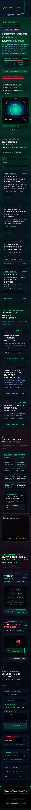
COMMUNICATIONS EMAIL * (10, 698)
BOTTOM (9, 601)
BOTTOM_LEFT (11, 597)
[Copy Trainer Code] (24, 740)
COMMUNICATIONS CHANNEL (10, 704)
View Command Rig (14, 76)
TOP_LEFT (18, 589)
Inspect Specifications (15, 358)
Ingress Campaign (22, 159)
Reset (10, 611)
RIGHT (21, 601)
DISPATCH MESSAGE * (8, 711)
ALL (4, 159)
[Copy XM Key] (24, 756)
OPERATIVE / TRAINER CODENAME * (12, 691)
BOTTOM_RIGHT (20, 597)
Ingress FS (5, 162)
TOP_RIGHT (12, 593)
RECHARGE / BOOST (22, 63)
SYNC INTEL (18, 152)
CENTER (19, 593)
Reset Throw (19, 658)
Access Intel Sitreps (16, 71)
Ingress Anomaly (11, 159)
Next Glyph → (21, 611)
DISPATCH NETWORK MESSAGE (16, 726)
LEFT (16, 601)
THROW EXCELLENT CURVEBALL (16, 650)
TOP (12, 589)
